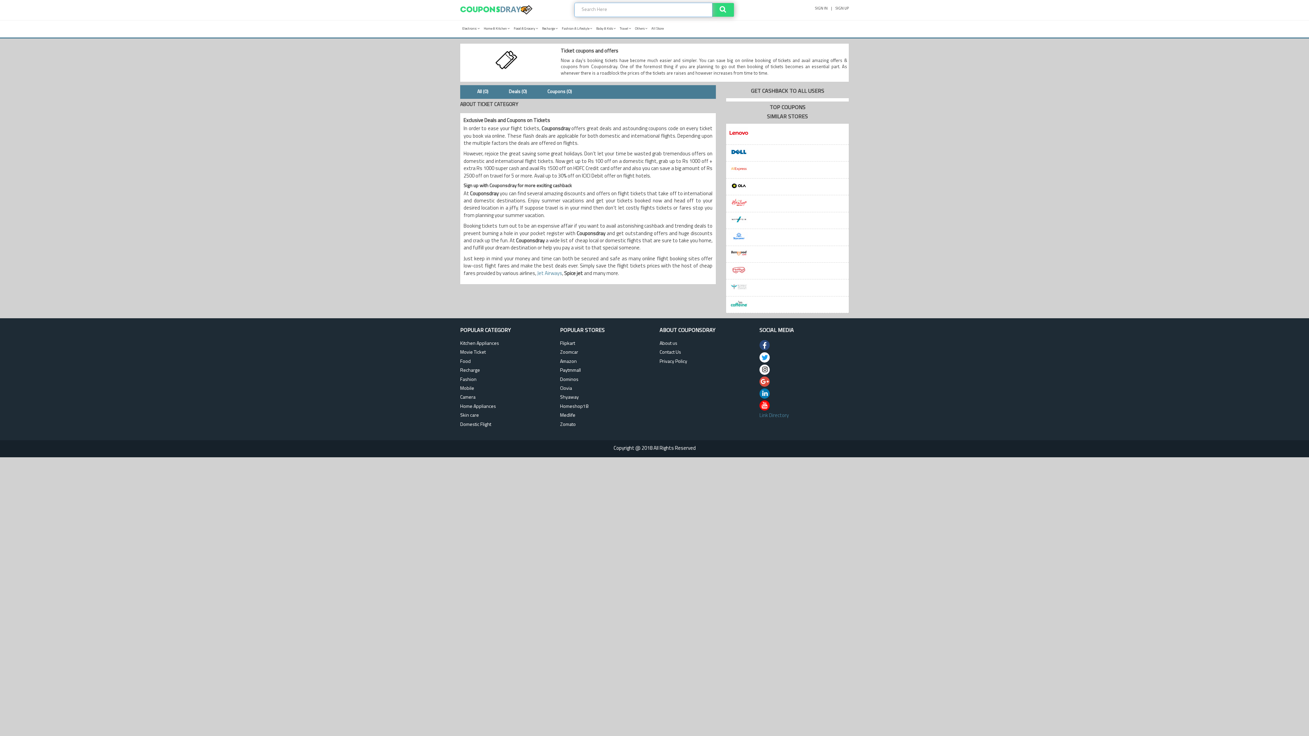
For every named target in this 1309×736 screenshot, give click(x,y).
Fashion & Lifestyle (576, 29)
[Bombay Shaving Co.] (787, 287)
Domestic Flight (475, 424)
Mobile (467, 388)
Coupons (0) (559, 91)
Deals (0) (518, 91)
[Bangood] (787, 254)
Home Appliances (478, 406)
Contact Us (670, 352)
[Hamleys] (787, 203)
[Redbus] (787, 271)
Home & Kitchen (496, 29)
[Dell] (787, 153)
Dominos (569, 379)
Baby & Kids (605, 29)
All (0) (482, 91)
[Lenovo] (787, 134)
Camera (468, 397)
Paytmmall (570, 370)
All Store (657, 29)
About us (668, 343)
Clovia (566, 388)
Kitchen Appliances (479, 343)
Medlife (567, 415)
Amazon (568, 361)
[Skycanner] (787, 237)
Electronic (470, 29)
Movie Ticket (473, 352)
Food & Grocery (525, 29)
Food (465, 361)
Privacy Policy (673, 361)
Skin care (469, 415)
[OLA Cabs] (787, 187)
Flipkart (567, 343)
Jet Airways (549, 273)
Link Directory (774, 415)
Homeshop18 (574, 406)
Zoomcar (569, 352)
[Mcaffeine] (787, 304)
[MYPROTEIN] (787, 220)
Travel (624, 29)
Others (640, 29)
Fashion (468, 379)
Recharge (549, 29)
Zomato (568, 424)
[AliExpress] (787, 170)
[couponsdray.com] (496, 14)
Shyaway (569, 397)
